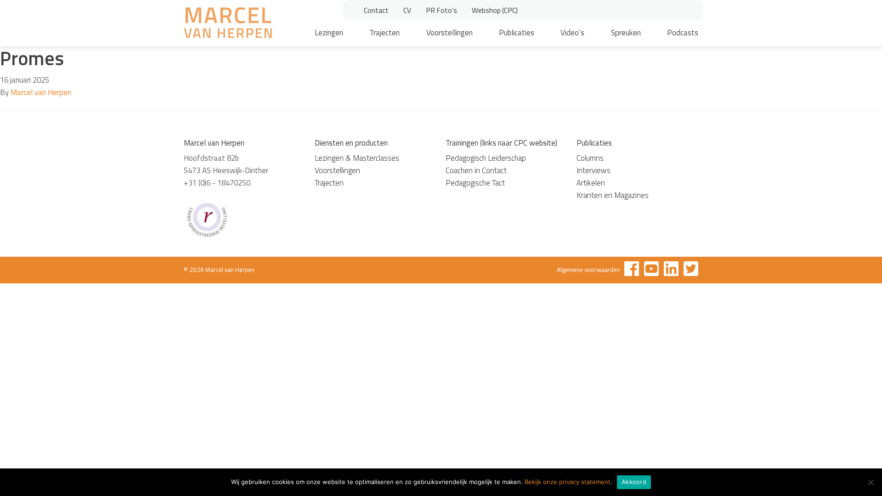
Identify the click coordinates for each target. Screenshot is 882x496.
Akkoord (634, 481)
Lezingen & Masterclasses (357, 158)
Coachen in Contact (476, 170)
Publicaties (516, 33)
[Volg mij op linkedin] (671, 270)
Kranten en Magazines (613, 195)
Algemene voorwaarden (588, 269)
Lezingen (329, 33)
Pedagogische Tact (475, 183)
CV (407, 10)
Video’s (572, 33)
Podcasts (682, 33)
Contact (376, 10)
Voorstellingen (449, 33)
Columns (590, 158)
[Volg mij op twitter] (691, 270)
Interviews (594, 170)
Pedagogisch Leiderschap (486, 158)
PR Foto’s (441, 10)
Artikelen (591, 183)
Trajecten (384, 33)
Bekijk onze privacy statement (568, 481)
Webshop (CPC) (495, 10)
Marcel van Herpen (41, 92)
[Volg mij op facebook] (631, 270)
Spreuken (626, 33)
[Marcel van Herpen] (228, 24)
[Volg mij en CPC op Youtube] (651, 270)
